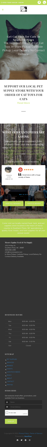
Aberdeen (17, 147)
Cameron (21, 150)
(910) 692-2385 (10, 250)
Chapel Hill (7, 153)
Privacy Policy (24, 433)
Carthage (9, 150)
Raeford (28, 147)
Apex (17, 153)
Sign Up (11, 421)
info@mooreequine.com (13, 252)
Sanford (37, 150)
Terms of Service (36, 433)
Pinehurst (39, 147)
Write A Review (34, 204)
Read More (23, 102)
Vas (29, 150)
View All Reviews (13, 204)
